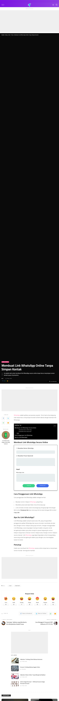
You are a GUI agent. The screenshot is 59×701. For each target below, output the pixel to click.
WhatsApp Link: (20, 472)
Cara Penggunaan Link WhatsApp (23, 435)
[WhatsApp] (6, 381)
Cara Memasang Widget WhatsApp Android (6, 442)
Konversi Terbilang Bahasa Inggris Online (30, 667)
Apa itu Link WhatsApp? (21, 437)
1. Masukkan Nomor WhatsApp (25, 430)
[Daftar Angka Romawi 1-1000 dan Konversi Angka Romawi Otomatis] (15, 684)
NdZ (2, 378)
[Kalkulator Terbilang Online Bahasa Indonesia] (15, 661)
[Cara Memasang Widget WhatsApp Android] (6, 435)
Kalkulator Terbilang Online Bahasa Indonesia (31, 659)
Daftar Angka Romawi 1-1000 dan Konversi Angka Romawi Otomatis (32, 683)
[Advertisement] (29, 21)
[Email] (7, 381)
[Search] (56, 4)
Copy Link (29, 485)
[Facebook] (2, 381)
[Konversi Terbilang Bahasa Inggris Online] (15, 668)
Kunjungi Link (42, 485)
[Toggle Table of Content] (54, 425)
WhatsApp (17, 415)
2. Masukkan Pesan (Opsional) (24, 431)
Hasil (18, 433)
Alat (11, 585)
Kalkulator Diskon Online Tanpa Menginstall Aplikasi (32, 675)
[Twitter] (4, 381)
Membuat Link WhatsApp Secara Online (25, 428)
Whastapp (33, 502)
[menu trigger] (3, 4)
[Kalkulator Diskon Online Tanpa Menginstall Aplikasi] (15, 676)
